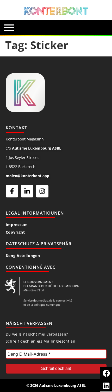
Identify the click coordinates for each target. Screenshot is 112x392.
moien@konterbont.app (27, 175)
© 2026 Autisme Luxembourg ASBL (56, 385)
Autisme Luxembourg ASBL (36, 148)
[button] (106, 373)
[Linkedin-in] (27, 191)
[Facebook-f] (12, 191)
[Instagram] (42, 191)
